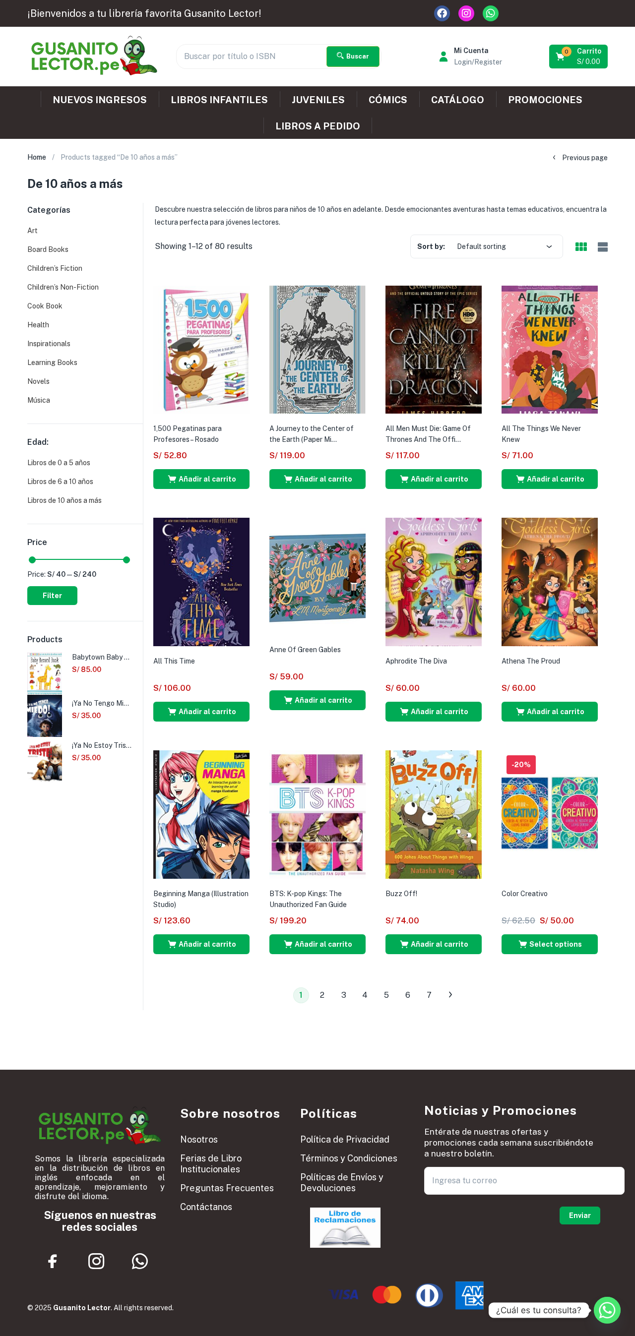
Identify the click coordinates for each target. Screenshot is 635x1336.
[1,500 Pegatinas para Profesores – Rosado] (201, 349)
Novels (38, 381)
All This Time (174, 661)
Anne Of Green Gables (305, 650)
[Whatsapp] (491, 13)
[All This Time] (201, 581)
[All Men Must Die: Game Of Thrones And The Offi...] (433, 349)
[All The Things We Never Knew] (550, 349)
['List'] (601, 247)
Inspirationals (48, 344)
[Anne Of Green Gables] (317, 576)
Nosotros (199, 1139)
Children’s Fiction (54, 268)
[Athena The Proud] (550, 581)
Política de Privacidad (344, 1139)
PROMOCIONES (545, 99)
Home (36, 157)
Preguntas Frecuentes (227, 1188)
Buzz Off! (401, 894)
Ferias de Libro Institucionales (211, 1163)
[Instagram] (466, 13)
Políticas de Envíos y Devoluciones (341, 1182)
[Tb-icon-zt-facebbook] (53, 1261)
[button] (579, 56)
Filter (52, 596)
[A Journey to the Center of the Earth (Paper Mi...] (317, 349)
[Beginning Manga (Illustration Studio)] (201, 814)
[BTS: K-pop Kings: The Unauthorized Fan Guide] (317, 814)
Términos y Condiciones (348, 1158)
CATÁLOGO (457, 99)
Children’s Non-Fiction (63, 287)
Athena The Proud (531, 661)
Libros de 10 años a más (64, 500)
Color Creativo (525, 894)
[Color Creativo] (550, 814)
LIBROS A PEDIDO (317, 126)
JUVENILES (318, 99)
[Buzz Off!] (433, 814)
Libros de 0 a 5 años (58, 463)
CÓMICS (388, 99)
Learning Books (52, 362)
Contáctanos (206, 1207)
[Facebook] (442, 13)
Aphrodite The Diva (416, 661)
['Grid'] (580, 247)
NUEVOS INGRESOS (100, 99)
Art (32, 231)
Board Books (47, 249)
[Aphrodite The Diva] (433, 581)
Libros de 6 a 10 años (60, 482)
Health (38, 325)
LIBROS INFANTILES (219, 99)
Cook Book (45, 306)
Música (38, 400)
